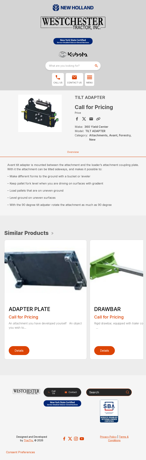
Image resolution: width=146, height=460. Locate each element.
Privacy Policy (108, 436)
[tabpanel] (40, 114)
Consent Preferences (20, 452)
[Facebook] (64, 439)
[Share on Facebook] (77, 119)
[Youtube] (82, 439)
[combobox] (73, 65)
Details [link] (19, 350)
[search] (97, 66)
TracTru (28, 440)
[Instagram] (76, 439)
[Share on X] (84, 119)
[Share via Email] (91, 119)
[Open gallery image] (40, 113)
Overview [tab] (73, 151)
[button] (58, 79)
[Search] (127, 392)
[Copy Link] (98, 119)
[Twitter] (70, 439)
